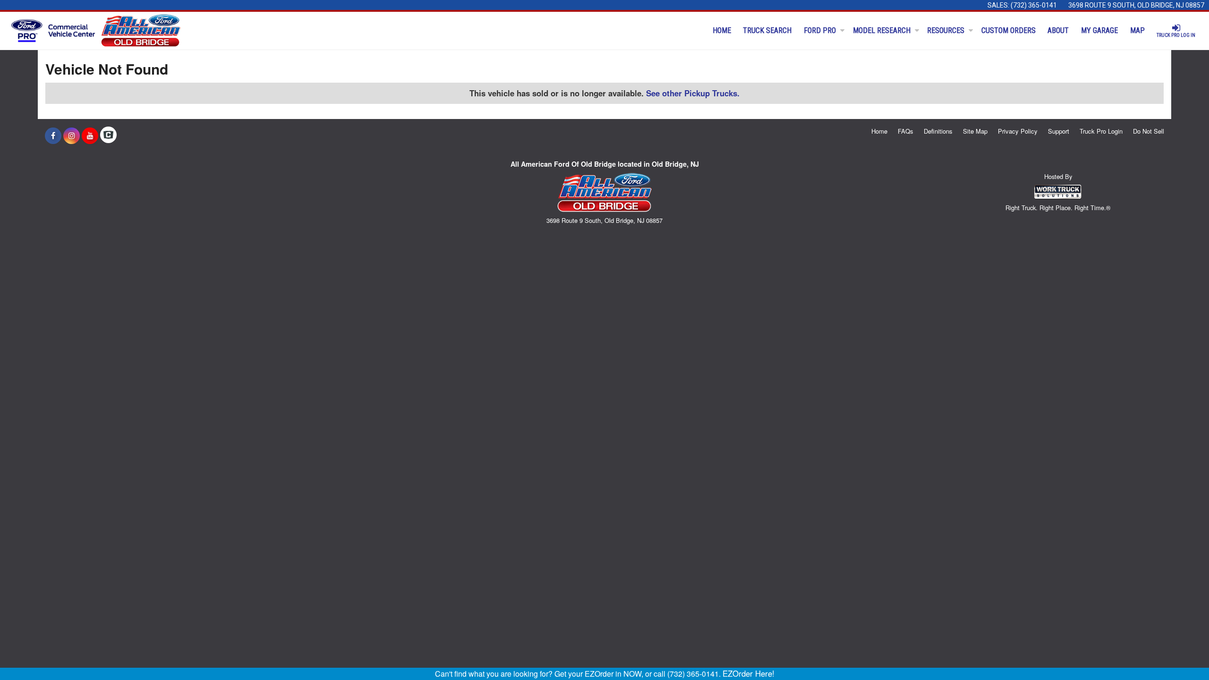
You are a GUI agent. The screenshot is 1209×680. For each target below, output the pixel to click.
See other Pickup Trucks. (693, 93)
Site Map (975, 131)
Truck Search (767, 30)
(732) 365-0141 (1034, 5)
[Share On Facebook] (53, 135)
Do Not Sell (1148, 131)
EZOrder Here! (749, 673)
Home (722, 30)
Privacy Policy (1018, 131)
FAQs (905, 131)
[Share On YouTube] (90, 135)
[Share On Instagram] (71, 135)
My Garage (1099, 30)
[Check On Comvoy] (108, 135)
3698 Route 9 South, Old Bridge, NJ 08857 (1136, 5)
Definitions (938, 131)
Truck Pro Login (1101, 131)
